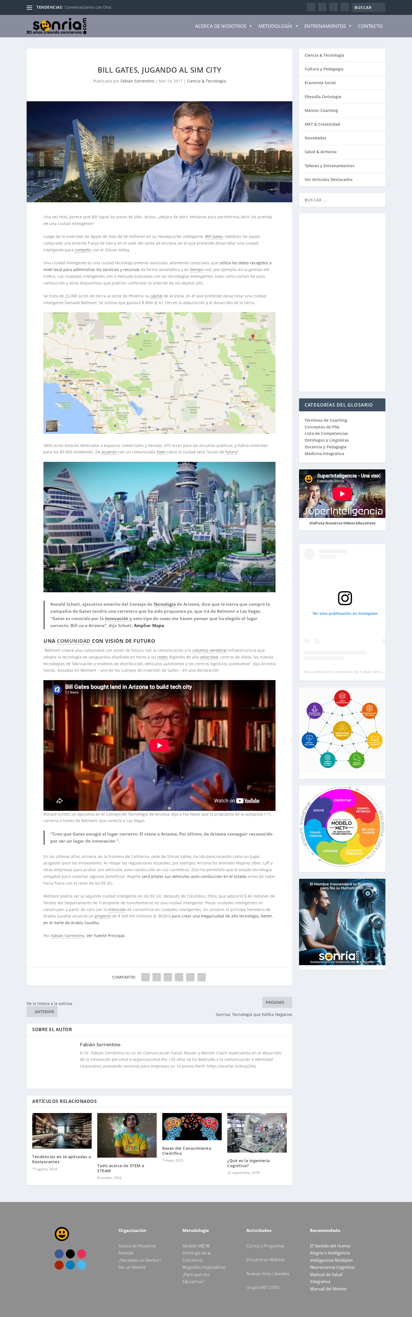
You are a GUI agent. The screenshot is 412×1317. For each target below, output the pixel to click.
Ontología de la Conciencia (90, 7)
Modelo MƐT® (196, 1246)
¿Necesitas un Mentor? (140, 1260)
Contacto (370, 26)
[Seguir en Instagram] (81, 1253)
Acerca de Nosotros (220, 26)
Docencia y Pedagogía (325, 446)
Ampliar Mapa (149, 625)
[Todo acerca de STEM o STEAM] (127, 1135)
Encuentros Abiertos (265, 1259)
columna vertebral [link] (209, 650)
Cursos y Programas (265, 1246)
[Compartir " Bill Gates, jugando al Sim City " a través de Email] (190, 977)
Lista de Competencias (327, 433)
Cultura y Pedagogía (324, 69)
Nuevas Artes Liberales (267, 1273)
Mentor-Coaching (321, 110)
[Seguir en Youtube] (59, 1265)
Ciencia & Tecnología (206, 81)
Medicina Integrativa (324, 453)
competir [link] (83, 250)
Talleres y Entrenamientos (329, 165)
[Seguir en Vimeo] (81, 1265)
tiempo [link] (196, 269)
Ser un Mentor (132, 1267)
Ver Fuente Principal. (106, 935)
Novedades (315, 138)
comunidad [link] (74, 640)
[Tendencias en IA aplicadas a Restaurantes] (62, 1131)
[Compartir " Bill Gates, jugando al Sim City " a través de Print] (201, 977)
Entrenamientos (325, 26)
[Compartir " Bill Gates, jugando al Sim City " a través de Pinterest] (167, 977)
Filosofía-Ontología (323, 96)
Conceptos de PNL (322, 427)
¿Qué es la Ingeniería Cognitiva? (248, 1163)
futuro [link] (231, 452)
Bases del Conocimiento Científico (186, 1151)
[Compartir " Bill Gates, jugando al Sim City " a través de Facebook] (145, 977)
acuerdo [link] (109, 452)
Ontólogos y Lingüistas (327, 440)
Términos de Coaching (326, 420)
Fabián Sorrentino (137, 81)
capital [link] (156, 296)
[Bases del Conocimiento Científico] (192, 1126)
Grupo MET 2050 (262, 1287)
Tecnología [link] (165, 604)
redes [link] (162, 657)
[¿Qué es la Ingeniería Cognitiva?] (257, 1133)
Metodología (275, 26)
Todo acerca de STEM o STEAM (121, 1168)
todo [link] (161, 452)
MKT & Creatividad (322, 124)
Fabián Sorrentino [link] (67, 935)
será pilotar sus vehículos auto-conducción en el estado (194, 876)
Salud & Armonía (321, 151)
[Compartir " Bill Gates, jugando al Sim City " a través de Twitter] (156, 977)
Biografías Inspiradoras (204, 1267)
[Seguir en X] (70, 1253)
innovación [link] (116, 618)
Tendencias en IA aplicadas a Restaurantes (61, 1159)
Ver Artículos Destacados (329, 179)
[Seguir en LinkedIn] (70, 1265)
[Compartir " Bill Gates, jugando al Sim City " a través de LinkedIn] (179, 977)
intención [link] (117, 909)
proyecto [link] (103, 916)
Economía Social (320, 82)
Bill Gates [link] (214, 236)
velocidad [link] (209, 657)
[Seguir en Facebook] (59, 1253)
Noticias (126, 1253)
